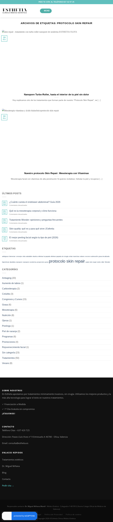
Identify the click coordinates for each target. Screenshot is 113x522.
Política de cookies (73, 514)
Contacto (6, 479)
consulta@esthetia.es (18, 443)
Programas (7, 336)
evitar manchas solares (77, 256)
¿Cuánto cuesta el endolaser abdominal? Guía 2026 (34, 202)
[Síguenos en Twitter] (10, 419)
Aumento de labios (11, 283)
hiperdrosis (6, 262)
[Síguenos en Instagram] (7, 419)
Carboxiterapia (9, 288)
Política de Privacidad (54, 514)
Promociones (8, 342)
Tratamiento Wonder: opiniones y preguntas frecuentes (36, 220)
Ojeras (5, 320)
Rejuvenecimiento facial (14, 347)
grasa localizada (104, 256)
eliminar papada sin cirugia (59, 256)
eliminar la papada (44, 256)
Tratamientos (8, 358)
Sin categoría (8, 352)
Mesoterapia (8, 310)
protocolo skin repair (67, 261)
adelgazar (5, 256)
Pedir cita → (8, 485)
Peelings (6, 326)
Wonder (107, 262)
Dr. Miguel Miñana (11, 466)
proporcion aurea (42, 262)
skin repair (93, 262)
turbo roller (100, 262)
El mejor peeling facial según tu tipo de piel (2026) (33, 237)
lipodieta (12, 262)
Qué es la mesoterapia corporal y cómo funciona (32, 211)
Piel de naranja (9, 331)
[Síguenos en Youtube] (13, 419)
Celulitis (6, 294)
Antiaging (6, 278)
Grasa (5, 304)
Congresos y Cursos (12, 299)
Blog (4, 472)
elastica (35, 256)
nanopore (19, 262)
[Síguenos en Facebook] (4, 419)
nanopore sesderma (29, 262)
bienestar (12, 256)
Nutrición (6, 315)
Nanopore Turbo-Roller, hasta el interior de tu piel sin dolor (56, 94)
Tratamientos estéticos (12, 459)
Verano (5, 363)
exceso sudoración (91, 256)
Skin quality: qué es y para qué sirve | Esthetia (31, 229)
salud (87, 262)
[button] (46, 11)
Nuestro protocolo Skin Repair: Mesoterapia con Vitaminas (56, 173)
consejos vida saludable (24, 256)
